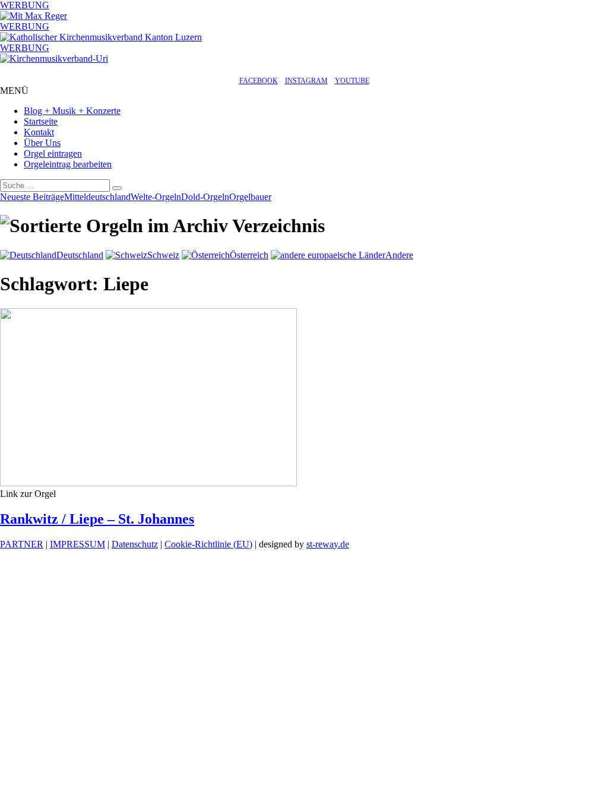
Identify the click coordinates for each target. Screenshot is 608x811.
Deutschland (79, 255)
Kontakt (39, 132)
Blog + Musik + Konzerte (72, 111)
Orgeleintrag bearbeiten (68, 164)
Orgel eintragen (53, 153)
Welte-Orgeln (156, 197)
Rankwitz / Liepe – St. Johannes (97, 519)
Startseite (41, 121)
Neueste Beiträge (32, 197)
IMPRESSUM (77, 544)
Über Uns (42, 143)
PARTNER (21, 544)
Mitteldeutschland (97, 197)
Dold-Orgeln (205, 197)
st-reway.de (327, 544)
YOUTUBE (352, 81)
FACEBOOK (258, 81)
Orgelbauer (250, 197)
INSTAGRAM (306, 81)
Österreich (249, 255)
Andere (399, 255)
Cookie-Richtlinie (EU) (208, 544)
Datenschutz (135, 544)
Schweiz (163, 255)
